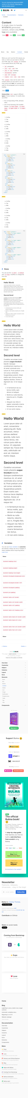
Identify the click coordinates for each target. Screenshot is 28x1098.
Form (3, 1037)
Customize (5, 1028)
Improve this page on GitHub (14, 657)
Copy (24, 230)
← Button (4, 646)
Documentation (11, 15)
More (4, 1046)
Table (3, 698)
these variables (13, 547)
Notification (5, 694)
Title (3, 702)
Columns (4, 1032)
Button (13, 52)
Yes (14, 35)
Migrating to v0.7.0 (7, 1014)
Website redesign (6, 1017)
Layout (4, 1035)
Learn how (5, 552)
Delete (4, 687)
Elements (20, 15)
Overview (4, 1025)
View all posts (5, 1019)
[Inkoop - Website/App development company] (14, 761)
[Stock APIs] (14, 756)
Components (5, 1042)
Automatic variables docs (9, 1012)
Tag (3, 700)
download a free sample (14, 869)
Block (2, 52)
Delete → (23, 646)
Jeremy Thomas (14, 902)
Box (8, 52)
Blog (3, 1005)
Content (19, 52)
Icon (3, 690)
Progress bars (5, 696)
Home (3, 15)
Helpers (4, 1030)
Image (3, 692)
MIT (15, 908)
